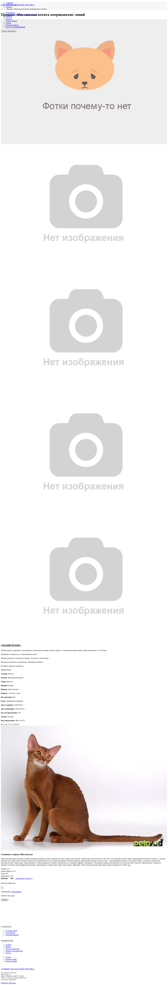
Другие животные (25, 15)
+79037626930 (15, 892)
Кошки (14, 15)
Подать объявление (9, 31)
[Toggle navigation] (2, 9)
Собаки (8, 15)
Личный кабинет (12, 25)
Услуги (35, 15)
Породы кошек (11, 961)
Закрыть (5, 900)
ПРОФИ (8, 17)
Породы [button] (8, 19)
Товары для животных (14, 951)
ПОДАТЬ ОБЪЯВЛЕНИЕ (15, 27)
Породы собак (11, 959)
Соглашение (10, 933)
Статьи (8, 23)
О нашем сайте (11, 931)
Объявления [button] (10, 13)
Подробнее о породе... (24, 878)
